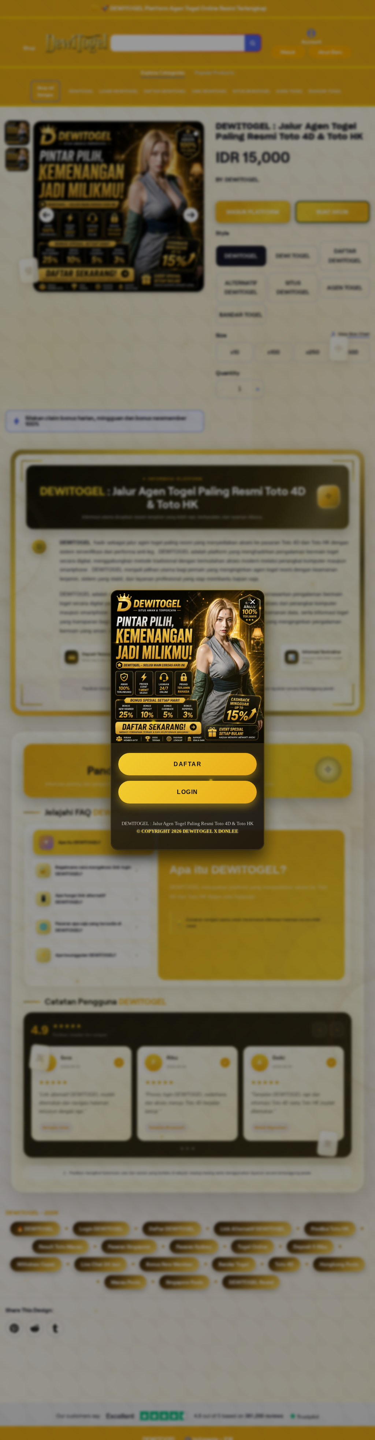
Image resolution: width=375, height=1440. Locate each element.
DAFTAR (187, 764)
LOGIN (187, 792)
